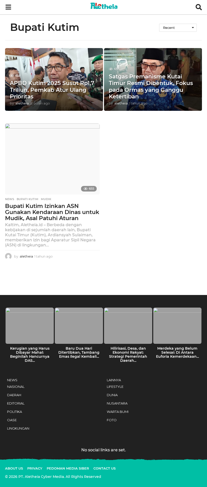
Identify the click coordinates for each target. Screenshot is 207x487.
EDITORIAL (15, 403)
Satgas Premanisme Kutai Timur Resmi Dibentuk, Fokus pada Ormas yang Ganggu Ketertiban (151, 86)
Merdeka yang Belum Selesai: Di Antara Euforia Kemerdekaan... (177, 352)
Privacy (34, 468)
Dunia (112, 395)
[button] (8, 7)
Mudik (46, 199)
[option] (29, 336)
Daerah (14, 395)
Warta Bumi (117, 412)
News (9, 199)
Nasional (15, 387)
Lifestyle (115, 387)
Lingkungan (18, 428)
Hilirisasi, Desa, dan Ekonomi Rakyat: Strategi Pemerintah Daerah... (128, 354)
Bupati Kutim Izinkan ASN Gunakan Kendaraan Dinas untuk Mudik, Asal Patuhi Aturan (52, 212)
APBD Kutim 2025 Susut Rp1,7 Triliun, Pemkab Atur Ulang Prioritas (52, 90)
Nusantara (117, 403)
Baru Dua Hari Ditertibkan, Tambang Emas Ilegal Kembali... (78, 352)
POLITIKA (14, 412)
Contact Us (104, 468)
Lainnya (114, 380)
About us (14, 468)
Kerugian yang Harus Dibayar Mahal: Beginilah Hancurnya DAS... (29, 354)
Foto (112, 420)
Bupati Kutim (27, 199)
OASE (12, 420)
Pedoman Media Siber (68, 468)
